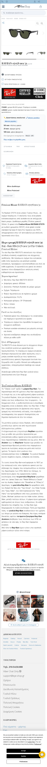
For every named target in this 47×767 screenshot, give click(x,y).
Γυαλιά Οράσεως (26, 648)
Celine (17, 645)
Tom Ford (33, 642)
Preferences (24, 761)
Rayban (5, 638)
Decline (23, 756)
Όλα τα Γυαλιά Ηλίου (10, 648)
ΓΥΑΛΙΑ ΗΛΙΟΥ (9, 19)
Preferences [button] (37, 744)
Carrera (26, 638)
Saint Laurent (7, 645)
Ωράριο (7, 680)
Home (3, 19)
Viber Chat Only (11, 671)
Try (18, 146)
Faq (5, 730)
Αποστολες (29, 146)
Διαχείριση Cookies (12, 711)
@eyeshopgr (25, 592)
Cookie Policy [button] (31, 742)
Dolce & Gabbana (35, 645)
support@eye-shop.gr (13, 675)
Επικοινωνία (9, 684)
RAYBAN (16, 19)
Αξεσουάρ (8, 196)
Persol (19, 638)
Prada (19, 642)
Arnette (5, 642)
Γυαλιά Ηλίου (9, 693)
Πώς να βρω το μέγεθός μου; (14, 139)
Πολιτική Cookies (11, 707)
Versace (24, 645)
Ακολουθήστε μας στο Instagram (24, 625)
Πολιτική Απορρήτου (13, 702)
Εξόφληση (8, 151)
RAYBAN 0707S (22, 19)
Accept (23, 751)
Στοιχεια (8, 146)
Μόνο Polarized (13, 190)
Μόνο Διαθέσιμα (13, 186)
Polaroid (34, 638)
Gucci (12, 642)
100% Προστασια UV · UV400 (14, 84)
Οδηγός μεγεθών (34, 118)
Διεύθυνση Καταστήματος (16, 689)
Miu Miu (25, 642)
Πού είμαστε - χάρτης (14, 726)
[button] (43, 33)
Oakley (13, 638)
